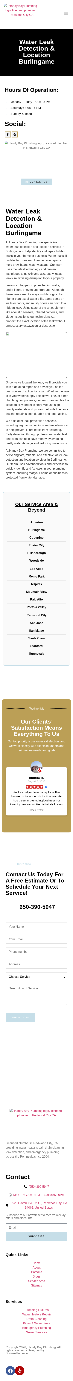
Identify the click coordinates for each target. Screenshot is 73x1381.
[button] (66, 13)
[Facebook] (10, 1370)
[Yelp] (15, 134)
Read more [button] (24, 810)
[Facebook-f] (8, 134)
